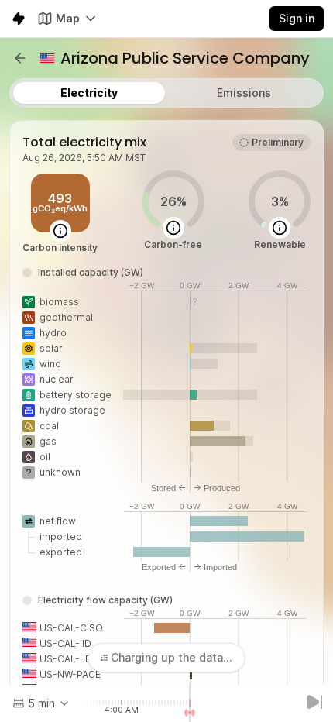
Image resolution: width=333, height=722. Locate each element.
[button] (20, 58)
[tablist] (166, 93)
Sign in (296, 18)
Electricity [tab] (89, 92)
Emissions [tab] (244, 92)
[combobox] (41, 703)
